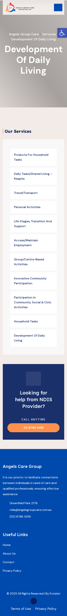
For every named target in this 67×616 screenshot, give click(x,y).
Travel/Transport (26, 193)
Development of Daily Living (29, 338)
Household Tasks (26, 321)
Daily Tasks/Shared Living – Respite (33, 176)
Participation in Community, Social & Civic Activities (33, 302)
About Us (9, 553)
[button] (62, 33)
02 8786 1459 (34, 428)
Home (7, 545)
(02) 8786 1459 (20, 517)
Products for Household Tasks (31, 157)
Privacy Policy (12, 571)
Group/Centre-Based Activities (29, 261)
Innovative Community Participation (30, 280)
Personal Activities (27, 207)
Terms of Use (21, 608)
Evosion (55, 593)
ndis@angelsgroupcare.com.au (31, 510)
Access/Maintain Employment (26, 242)
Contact (8, 562)
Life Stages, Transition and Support (33, 223)
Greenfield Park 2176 (24, 503)
